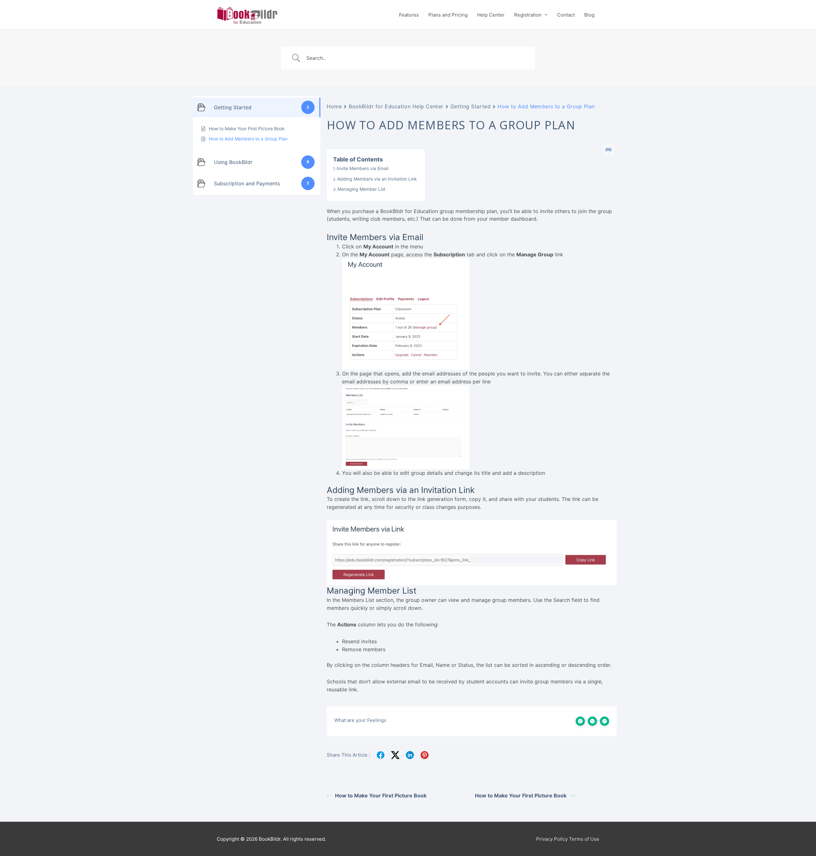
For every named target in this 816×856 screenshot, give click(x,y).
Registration (528, 15)
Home (334, 106)
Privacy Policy (552, 839)
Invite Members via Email (362, 168)
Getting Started (470, 106)
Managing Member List (361, 189)
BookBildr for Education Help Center (396, 106)
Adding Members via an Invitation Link (377, 179)
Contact (566, 15)
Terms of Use (584, 839)
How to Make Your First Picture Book (380, 795)
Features (409, 15)
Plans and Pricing (448, 15)
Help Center (491, 15)
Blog (589, 15)
